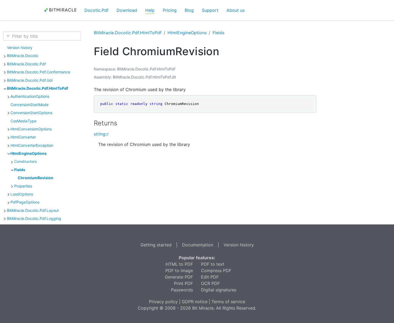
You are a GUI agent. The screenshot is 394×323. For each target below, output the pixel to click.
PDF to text (212, 264)
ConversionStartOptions (31, 112)
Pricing (170, 10)
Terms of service (228, 301)
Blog (189, 10)
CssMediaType (23, 121)
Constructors (25, 161)
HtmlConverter (23, 137)
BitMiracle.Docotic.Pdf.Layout (33, 210)
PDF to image (179, 270)
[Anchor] (121, 123)
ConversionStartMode (29, 104)
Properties (23, 186)
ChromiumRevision (35, 177)
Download (127, 10)
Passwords (182, 289)
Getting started (156, 244)
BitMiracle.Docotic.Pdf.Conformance (38, 72)
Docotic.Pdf (96, 10)
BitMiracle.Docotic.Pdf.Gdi (30, 80)
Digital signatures (218, 289)
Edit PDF (210, 277)
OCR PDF (210, 283)
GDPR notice (194, 301)
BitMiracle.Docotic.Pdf (26, 64)
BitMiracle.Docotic (23, 55)
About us (235, 10)
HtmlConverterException (31, 145)
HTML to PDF (179, 264)
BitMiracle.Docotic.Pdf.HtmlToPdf (37, 88)
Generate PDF (179, 277)
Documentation (197, 244)
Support (210, 10)
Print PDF (183, 283)
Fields (19, 169)
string (99, 134)
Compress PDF (216, 270)
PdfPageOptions (24, 202)
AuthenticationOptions (29, 96)
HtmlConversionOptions (31, 129)
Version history (19, 47)
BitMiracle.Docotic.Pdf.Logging (34, 218)
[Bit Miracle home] (62, 10)
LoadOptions (21, 194)
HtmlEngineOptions (28, 153)
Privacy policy (163, 301)
